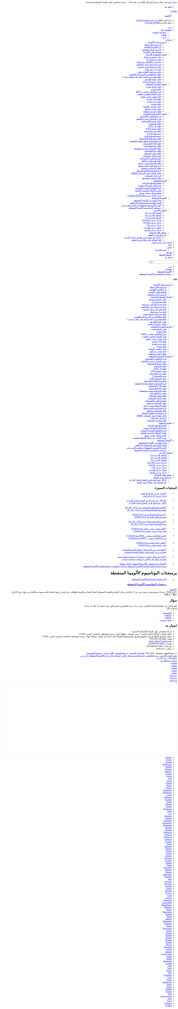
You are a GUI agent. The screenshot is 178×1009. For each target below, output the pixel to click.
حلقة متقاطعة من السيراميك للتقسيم (145, 74)
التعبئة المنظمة (160, 181)
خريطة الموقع (122, 653)
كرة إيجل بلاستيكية (153, 176)
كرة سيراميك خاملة (153, 45)
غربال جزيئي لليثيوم (152, 230)
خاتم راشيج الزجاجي (117, 656)
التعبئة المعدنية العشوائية (156, 84)
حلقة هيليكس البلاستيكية (150, 158)
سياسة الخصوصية (94, 653)
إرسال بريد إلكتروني (168, 661)
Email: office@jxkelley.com (160, 641)
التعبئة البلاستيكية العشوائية (155, 114)
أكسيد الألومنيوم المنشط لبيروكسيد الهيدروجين (141, 205)
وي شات (173, 675)
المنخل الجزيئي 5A (153, 218)
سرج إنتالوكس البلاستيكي (150, 116)
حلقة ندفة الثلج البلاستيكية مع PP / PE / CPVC (147, 510)
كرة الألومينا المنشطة (98, 656)
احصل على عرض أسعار (161, 242)
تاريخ (164, 37)
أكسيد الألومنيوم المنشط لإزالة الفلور (145, 203)
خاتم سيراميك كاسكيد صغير (149, 72)
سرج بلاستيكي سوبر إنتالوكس (148, 119)
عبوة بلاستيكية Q (154, 134)
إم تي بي (84, 656)
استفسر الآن (171, 608)
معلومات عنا (166, 30)
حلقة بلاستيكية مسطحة (151, 168)
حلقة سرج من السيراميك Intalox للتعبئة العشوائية (145, 552)
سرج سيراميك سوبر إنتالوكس (148, 64)
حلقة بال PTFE (154, 126)
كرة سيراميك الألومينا (157, 42)
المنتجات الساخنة (136, 653)
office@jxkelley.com (144, 20)
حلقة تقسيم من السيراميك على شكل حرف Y (141, 77)
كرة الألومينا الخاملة (152, 47)
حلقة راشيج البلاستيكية (151, 121)
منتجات (168, 40)
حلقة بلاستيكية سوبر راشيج (149, 163)
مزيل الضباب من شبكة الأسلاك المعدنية (144, 195)
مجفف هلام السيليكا (158, 232)
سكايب (174, 670)
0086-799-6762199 (153, 23)
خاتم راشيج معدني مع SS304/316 (152, 545)
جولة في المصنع (160, 32)
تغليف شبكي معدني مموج (150, 193)
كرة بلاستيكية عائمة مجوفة (149, 166)
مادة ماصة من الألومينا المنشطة (147, 200)
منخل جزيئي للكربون (152, 228)
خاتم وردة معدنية (154, 101)
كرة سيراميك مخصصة (151, 50)
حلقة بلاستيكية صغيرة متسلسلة (147, 148)
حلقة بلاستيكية (155, 124)
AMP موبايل (108, 653)
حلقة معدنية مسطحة (152, 111)
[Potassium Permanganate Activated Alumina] (149, 579)
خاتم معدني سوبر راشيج (151, 97)
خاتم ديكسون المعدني (152, 106)
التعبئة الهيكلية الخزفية (151, 183)
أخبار (170, 245)
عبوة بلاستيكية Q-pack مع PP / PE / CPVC (149, 524)
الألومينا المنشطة (159, 198)
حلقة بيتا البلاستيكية (153, 151)
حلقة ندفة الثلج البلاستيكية (150, 139)
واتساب (173, 663)
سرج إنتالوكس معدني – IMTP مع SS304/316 (148, 538)
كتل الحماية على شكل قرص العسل (146, 240)
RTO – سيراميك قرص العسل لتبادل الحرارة (142, 237)
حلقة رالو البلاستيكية (152, 146)
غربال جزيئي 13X (153, 225)
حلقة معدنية (156, 89)
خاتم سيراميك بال (153, 59)
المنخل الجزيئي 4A (153, 215)
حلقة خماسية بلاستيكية (151, 178)
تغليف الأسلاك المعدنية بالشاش (148, 190)
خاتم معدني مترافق (153, 109)
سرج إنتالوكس (152, 656)
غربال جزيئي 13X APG (151, 220)
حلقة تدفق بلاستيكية (152, 153)
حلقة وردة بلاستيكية (152, 131)
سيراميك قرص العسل (157, 235)
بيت (170, 27)
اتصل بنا (168, 7)
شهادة (164, 35)
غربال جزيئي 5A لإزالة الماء (155, 496)
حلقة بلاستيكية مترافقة (151, 161)
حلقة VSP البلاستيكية (152, 143)
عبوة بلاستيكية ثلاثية (152, 136)
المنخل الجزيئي (160, 210)
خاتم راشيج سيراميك (152, 57)
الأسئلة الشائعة (165, 255)
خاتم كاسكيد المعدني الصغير (149, 94)
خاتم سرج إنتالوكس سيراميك (148, 62)
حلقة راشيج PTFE (153, 129)
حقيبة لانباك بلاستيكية (152, 156)
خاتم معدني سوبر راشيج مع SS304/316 (150, 531)
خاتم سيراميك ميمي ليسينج (149, 67)
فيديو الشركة (161, 250)
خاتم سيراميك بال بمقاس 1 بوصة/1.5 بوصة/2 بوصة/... (144, 559)
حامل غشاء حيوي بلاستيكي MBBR (146, 173)
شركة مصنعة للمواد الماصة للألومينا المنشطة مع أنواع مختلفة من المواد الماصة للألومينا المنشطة (125, 566)
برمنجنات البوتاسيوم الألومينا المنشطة (145, 208)
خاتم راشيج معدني (153, 87)
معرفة (169, 252)
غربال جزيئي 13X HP (152, 223)
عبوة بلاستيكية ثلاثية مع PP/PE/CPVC (151, 517)
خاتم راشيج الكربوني (152, 79)
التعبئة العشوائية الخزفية (156, 54)
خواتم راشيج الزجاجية (152, 82)
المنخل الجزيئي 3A (153, 213)
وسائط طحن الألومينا (152, 52)
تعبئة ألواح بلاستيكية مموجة (149, 185)
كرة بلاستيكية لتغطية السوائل (148, 171)
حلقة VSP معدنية (154, 99)
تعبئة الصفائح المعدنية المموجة (148, 188)
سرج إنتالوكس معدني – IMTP (148, 92)
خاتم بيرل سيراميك (153, 69)
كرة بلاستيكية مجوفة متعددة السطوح (145, 141)
